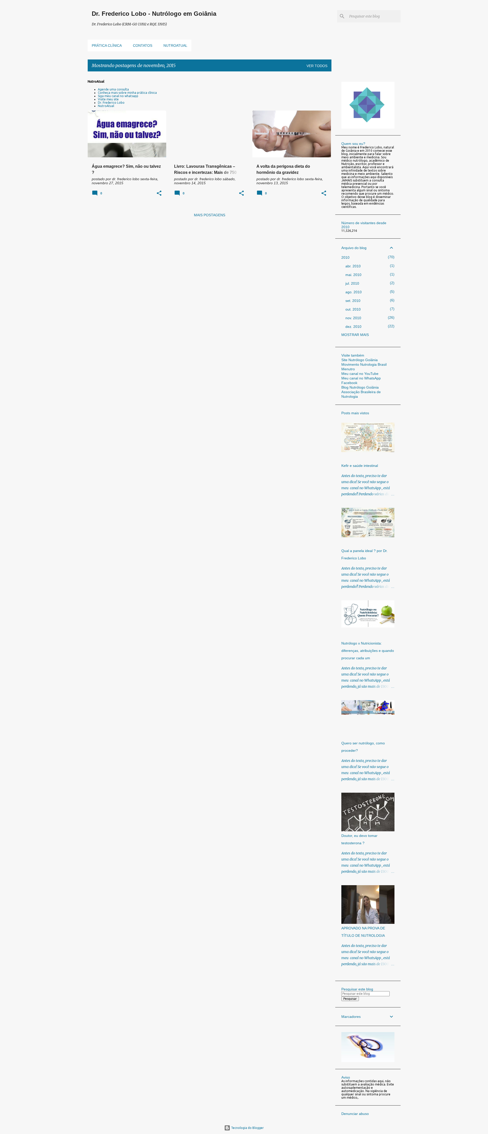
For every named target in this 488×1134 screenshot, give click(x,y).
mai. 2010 (353, 275)
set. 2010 (352, 301)
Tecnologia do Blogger (247, 1127)
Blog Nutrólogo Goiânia (360, 387)
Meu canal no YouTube (359, 374)
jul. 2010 (352, 283)
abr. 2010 (353, 266)
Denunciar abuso (355, 1114)
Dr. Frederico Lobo (111, 102)
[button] (159, 193)
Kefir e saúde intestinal (359, 466)
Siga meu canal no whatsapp (118, 96)
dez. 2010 (353, 327)
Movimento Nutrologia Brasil (364, 364)
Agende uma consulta (113, 89)
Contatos (142, 45)
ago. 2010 (353, 292)
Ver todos (317, 66)
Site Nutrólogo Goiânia (359, 360)
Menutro (348, 369)
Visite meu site (108, 99)
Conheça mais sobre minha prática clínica (127, 92)
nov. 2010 (353, 318)
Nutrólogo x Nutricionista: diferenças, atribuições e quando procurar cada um (367, 650)
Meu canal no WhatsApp (361, 378)
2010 (345, 257)
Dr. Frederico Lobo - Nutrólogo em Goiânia (154, 13)
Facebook (349, 383)
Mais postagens (209, 215)
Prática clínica (107, 45)
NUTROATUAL (175, 45)
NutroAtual (106, 106)
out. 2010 (353, 309)
